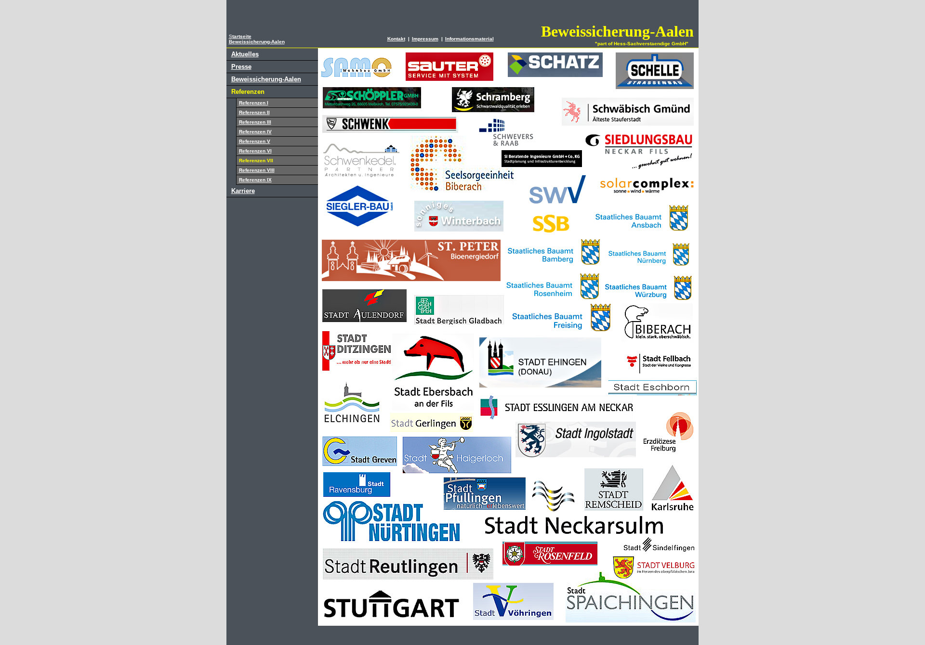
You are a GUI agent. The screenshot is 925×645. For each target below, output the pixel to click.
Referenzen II (254, 112)
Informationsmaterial (469, 38)
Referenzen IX (255, 179)
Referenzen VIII (257, 170)
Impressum (425, 38)
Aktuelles (245, 54)
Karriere (243, 190)
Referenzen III (255, 122)
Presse (241, 66)
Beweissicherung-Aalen (266, 79)
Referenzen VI (255, 151)
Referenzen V (254, 141)
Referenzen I (253, 102)
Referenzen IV (255, 131)
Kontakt (396, 38)
